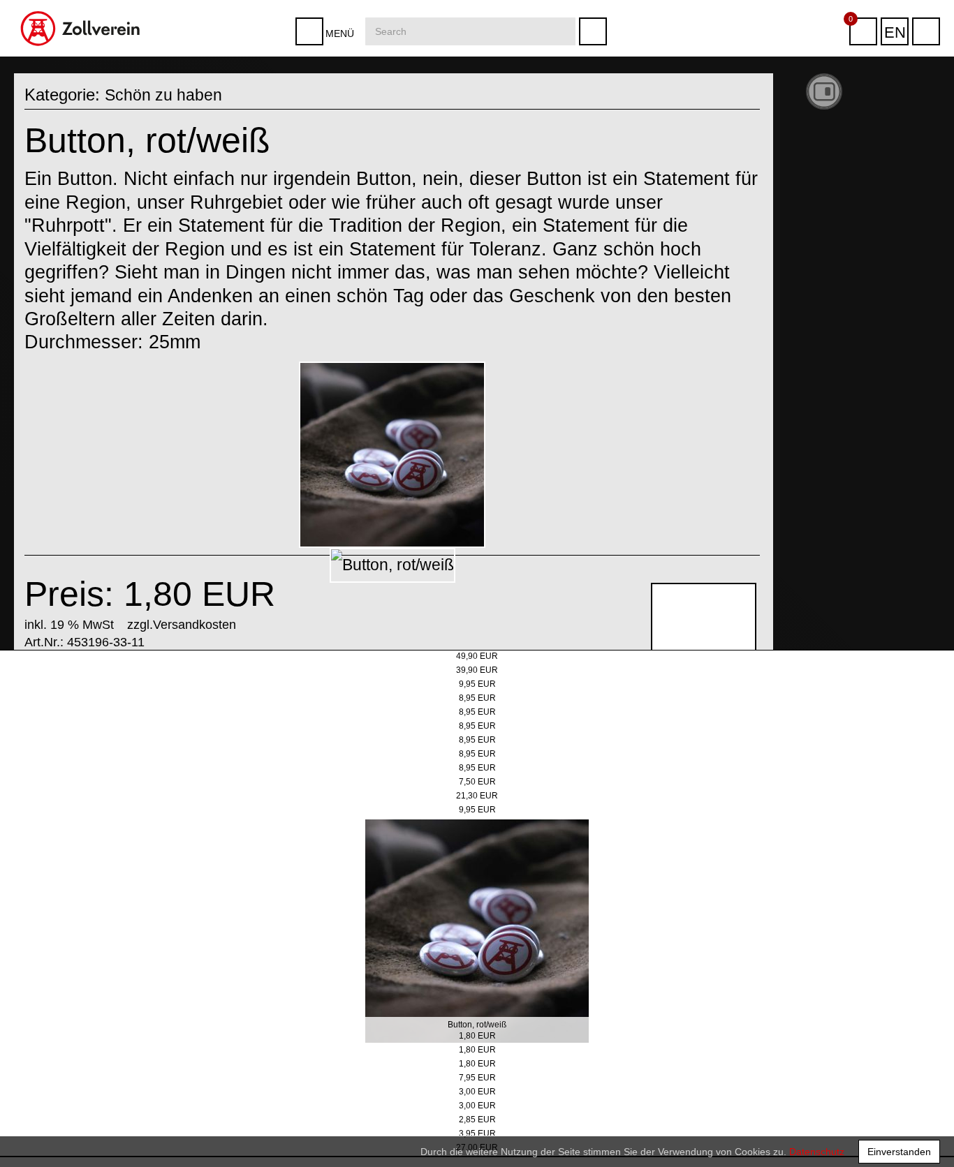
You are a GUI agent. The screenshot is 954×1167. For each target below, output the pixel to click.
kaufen (698, 674)
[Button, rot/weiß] (392, 455)
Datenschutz (816, 1151)
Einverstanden (899, 1151)
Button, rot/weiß (477, 1025)
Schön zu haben (164, 94)
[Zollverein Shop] (80, 5)
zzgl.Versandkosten (181, 624)
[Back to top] (929, 1135)
